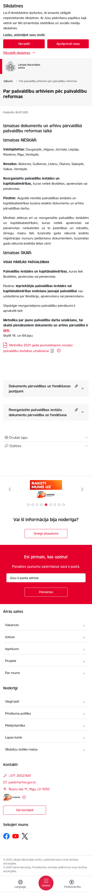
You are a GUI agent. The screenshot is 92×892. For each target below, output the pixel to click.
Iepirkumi (12, 649)
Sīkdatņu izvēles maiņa (21, 749)
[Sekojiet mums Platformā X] (25, 836)
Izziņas (10, 637)
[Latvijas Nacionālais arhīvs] (45, 71)
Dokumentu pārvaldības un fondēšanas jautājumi (40, 388)
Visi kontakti (24, 810)
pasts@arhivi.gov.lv (22, 782)
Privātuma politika (18, 713)
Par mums (12, 673)
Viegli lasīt (12, 701)
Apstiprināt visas (68, 44)
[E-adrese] (11, 797)
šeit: (6, 330)
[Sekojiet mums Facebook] (6, 836)
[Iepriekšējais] (9, 489)
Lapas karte (13, 737)
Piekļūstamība (15, 725)
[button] (76, 386)
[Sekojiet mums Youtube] (15, 836)
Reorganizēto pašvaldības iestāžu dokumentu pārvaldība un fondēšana (38, 412)
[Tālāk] (82, 489)
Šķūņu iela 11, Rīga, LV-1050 (29, 789)
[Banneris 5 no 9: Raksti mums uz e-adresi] (46, 489)
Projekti (10, 661)
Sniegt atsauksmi (46, 533)
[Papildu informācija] (59, 350)
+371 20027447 (20, 776)
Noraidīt (24, 44)
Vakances (12, 625)
